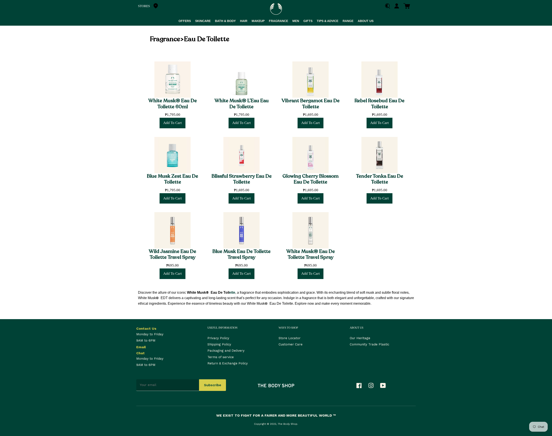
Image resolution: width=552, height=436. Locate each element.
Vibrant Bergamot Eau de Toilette (311, 103)
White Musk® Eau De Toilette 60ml (172, 103)
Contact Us (146, 328)
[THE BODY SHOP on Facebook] (361, 387)
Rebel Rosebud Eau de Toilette (379, 103)
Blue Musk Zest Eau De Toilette (172, 179)
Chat (140, 353)
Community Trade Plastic (369, 344)
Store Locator (290, 338)
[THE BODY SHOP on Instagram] (373, 387)
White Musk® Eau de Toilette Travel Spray (310, 254)
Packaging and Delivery (226, 351)
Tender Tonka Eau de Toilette (379, 179)
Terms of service (220, 357)
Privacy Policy (218, 338)
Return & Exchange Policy (227, 363)
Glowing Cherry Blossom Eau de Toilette (310, 179)
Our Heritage (360, 338)
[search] (389, 6)
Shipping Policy (219, 344)
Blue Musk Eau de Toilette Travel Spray (241, 254)
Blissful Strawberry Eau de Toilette (242, 179)
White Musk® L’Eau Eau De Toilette (242, 103)
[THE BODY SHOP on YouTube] (385, 387)
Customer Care (291, 344)
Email (141, 347)
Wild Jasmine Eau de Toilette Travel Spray (172, 254)
